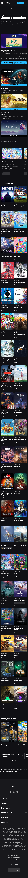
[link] (6, 173)
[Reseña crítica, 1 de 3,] (14, 761)
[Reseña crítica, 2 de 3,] (15, 761)
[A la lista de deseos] (20, 149)
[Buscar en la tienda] (3, 8)
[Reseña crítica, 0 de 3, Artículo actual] (12, 761)
